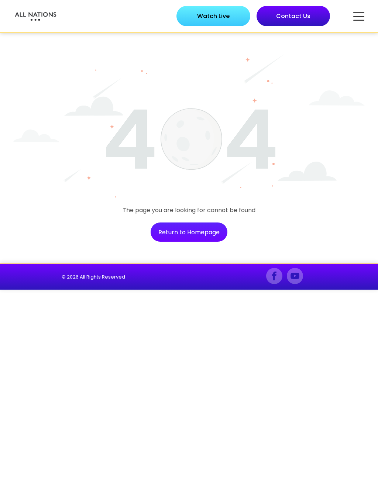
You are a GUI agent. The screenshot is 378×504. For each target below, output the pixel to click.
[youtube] (295, 277)
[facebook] (274, 277)
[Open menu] (358, 16)
